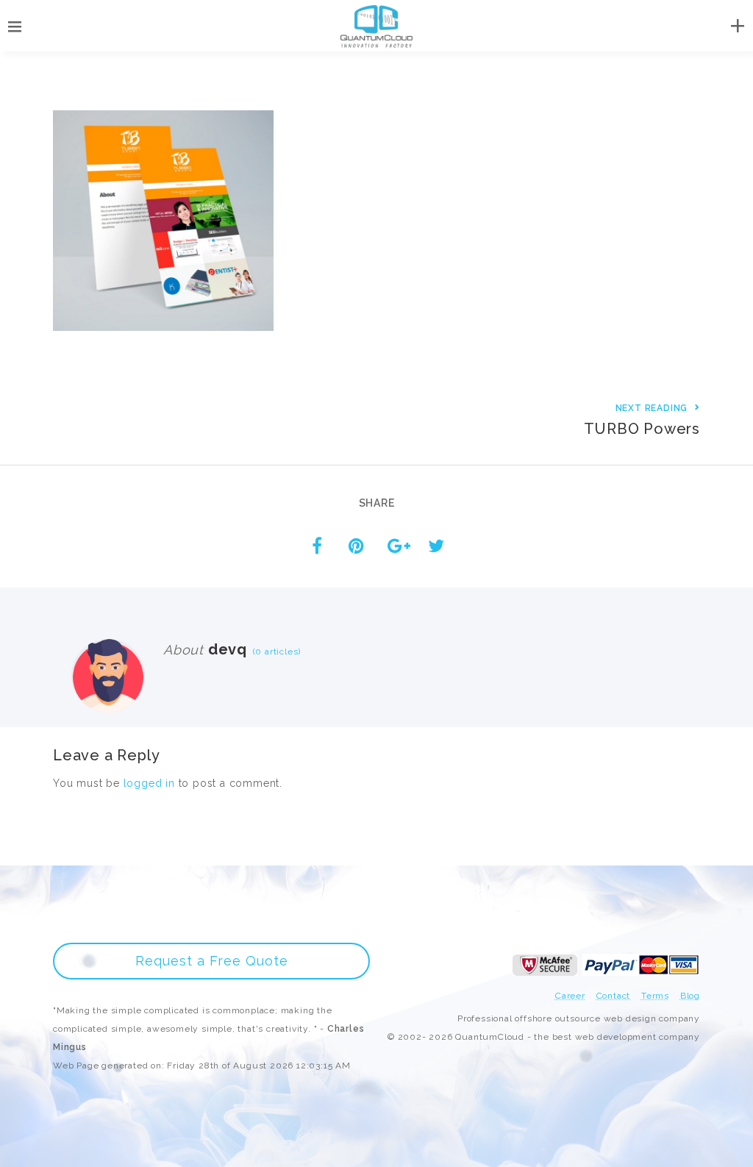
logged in (149, 783)
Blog (690, 996)
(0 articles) (274, 651)
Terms (655, 996)
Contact (613, 996)
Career (570, 996)
